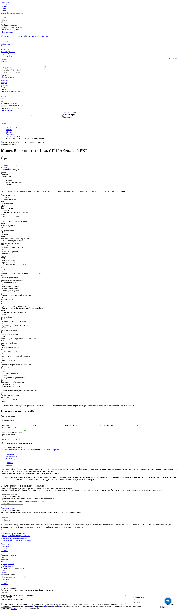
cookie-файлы (60, 606)
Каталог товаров (4, 60)
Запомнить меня (10, 25)
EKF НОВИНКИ (13, 136)
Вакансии (5, 557)
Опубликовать (7, 447)
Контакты (5, 546)
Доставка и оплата (8, 555)
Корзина (4, 54)
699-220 (8, 49)
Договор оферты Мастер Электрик (15, 536)
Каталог (4, 123)
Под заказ (10, 134)
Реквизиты (5, 559)
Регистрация (7, 32)
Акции (4, 548)
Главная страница (13, 128)
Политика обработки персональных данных (19, 540)
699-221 (8, 52)
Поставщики (6, 544)
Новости (4, 551)
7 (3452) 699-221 (7, 566)
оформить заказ (7, 77)
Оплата (9, 465)
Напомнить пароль (15, 27)
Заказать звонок (7, 75)
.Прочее (9, 132)
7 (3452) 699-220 (7, 564)
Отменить (17, 447)
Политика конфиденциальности (14, 538)
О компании (6, 553)
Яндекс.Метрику (45, 606)
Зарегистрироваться (15, 13)
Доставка (9, 463)
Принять (164, 607)
